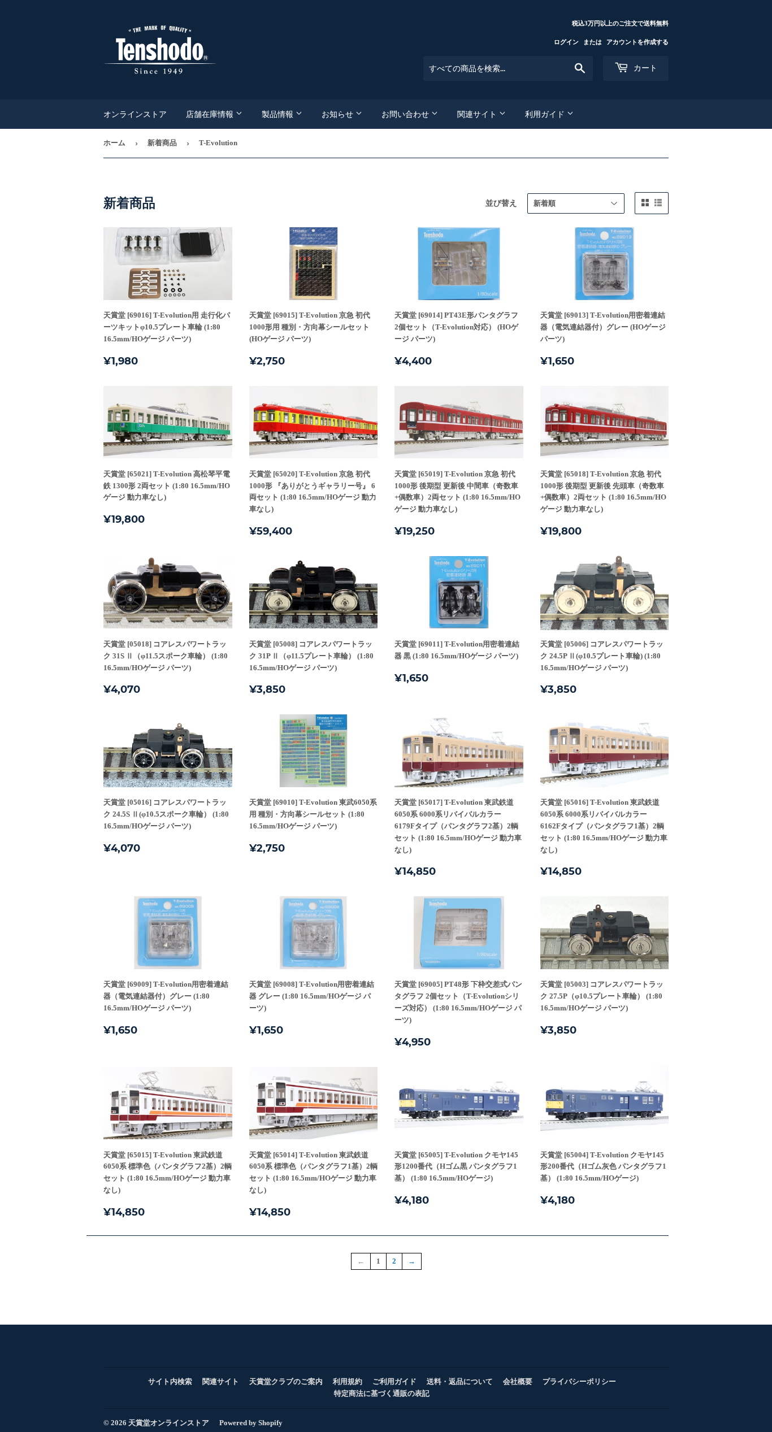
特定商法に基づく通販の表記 (382, 1393)
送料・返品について (460, 1381)
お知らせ (338, 114)
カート (644, 68)
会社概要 (517, 1381)
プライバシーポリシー (579, 1381)
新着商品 (162, 142)
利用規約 (347, 1381)
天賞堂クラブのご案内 (286, 1381)
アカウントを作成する (637, 41)
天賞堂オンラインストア (168, 1422)
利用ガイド (546, 114)
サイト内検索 (170, 1381)
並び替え (501, 203)
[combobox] (508, 68)
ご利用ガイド (394, 1381)
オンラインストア (135, 114)
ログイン (566, 41)
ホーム (114, 142)
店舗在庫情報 (211, 114)
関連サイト (478, 114)
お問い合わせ (406, 114)
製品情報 (279, 114)
